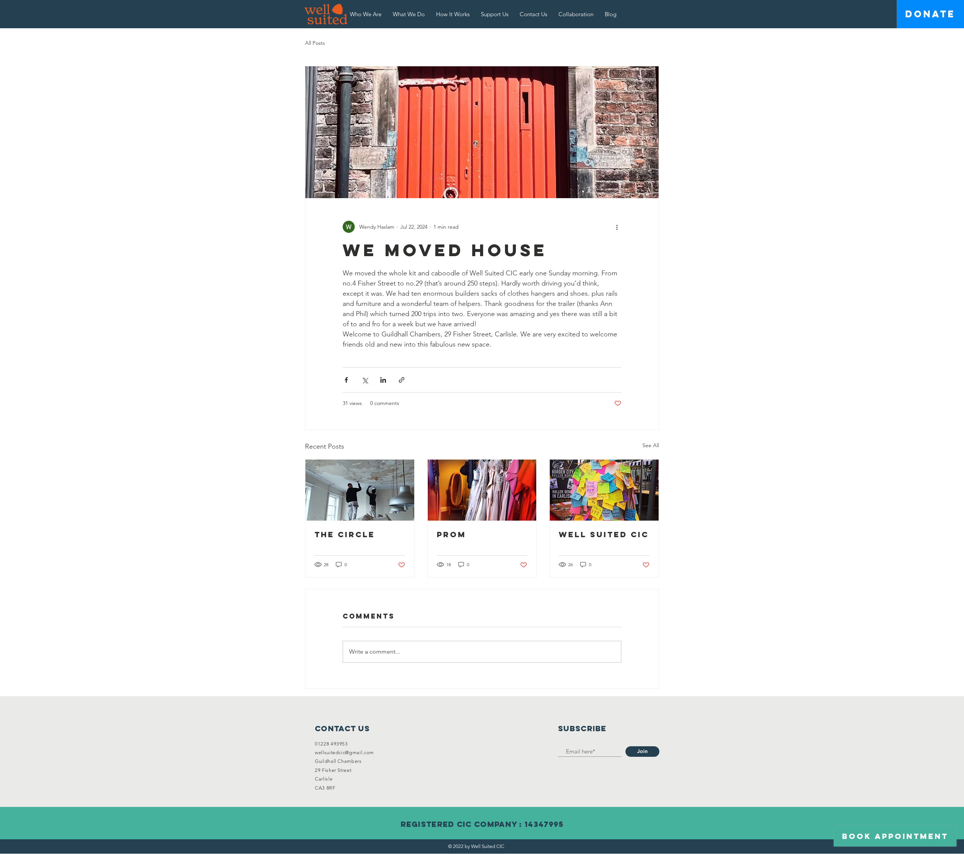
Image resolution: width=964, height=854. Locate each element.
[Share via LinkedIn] (383, 379)
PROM (451, 534)
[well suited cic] (604, 490)
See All (650, 445)
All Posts (315, 43)
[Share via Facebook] (346, 379)
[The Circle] (359, 490)
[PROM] (482, 490)
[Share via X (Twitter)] (364, 379)
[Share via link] (401, 379)
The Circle (344, 534)
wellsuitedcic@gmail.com (344, 752)
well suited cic (604, 534)
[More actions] (616, 226)
